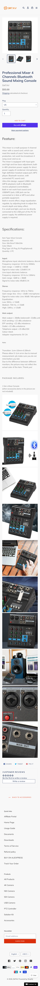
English (14, 954)
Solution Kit (9, 914)
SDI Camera (9, 897)
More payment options (20, 130)
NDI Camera (9, 891)
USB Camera (9, 903)
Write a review (19, 781)
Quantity (5, 109)
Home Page (9, 822)
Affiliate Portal (10, 816)
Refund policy (10, 852)
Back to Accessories (21, 797)
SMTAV (15, 979)
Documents (9, 834)
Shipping (5, 93)
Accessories (9, 920)
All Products (9, 879)
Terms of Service (11, 846)
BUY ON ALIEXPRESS (13, 858)
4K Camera (9, 885)
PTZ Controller (10, 908)
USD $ (24, 954)
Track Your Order (11, 863)
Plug (4, 101)
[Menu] (36, 7)
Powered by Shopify (26, 979)
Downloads (9, 840)
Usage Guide (9, 828)
